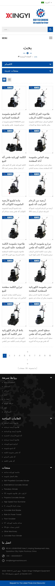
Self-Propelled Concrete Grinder (16, 480)
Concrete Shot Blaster (12, 510)
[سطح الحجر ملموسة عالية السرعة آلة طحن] (41, 314)
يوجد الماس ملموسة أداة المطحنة (39, 159)
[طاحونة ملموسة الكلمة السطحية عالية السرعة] (14, 228)
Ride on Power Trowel (12, 514)
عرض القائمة (9, 80)
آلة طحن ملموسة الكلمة (12, 452)
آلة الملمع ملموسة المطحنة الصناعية (11, 115)
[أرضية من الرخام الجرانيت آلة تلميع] (41, 185)
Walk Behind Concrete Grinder (16, 485)
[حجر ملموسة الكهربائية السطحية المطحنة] (41, 271)
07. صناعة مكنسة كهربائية (13, 523)
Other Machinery (10, 531)
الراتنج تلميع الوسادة (11, 444)
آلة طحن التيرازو (9, 457)
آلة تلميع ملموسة (9, 448)
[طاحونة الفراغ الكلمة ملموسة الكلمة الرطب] (41, 98)
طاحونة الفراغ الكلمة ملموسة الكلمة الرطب (40, 115)
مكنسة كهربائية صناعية (11, 472)
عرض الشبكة (4, 80)
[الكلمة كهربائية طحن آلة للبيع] (14, 141)
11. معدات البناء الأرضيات (12, 506)
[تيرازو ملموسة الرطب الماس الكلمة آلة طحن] (41, 228)
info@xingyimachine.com (16, 560)
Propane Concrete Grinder (14, 497)
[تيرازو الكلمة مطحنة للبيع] (14, 271)
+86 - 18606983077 (14, 556)
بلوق (5, 407)
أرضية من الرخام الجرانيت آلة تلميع (37, 202)
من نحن (6, 390)
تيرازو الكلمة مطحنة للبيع (12, 289)
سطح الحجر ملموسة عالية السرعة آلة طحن (40, 332)
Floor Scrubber (9, 519)
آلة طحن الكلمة (9, 461)
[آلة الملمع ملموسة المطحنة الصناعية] (14, 98)
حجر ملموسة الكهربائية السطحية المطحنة (40, 289)
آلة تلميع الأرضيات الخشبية (13, 435)
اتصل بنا (6, 399)
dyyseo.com (27, 574)
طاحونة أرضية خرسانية (11, 427)
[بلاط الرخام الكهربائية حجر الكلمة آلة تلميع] (14, 314)
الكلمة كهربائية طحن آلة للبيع (14, 159)
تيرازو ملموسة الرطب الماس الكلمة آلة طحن (40, 245)
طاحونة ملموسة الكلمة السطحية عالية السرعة (13, 245)
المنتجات (7, 386)
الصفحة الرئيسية (25, 56)
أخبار (5, 395)
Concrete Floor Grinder (13, 536)
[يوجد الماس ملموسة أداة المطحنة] (41, 141)
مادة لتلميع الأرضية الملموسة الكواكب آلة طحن (12, 202)
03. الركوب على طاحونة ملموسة (15, 493)
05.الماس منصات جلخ (11, 527)
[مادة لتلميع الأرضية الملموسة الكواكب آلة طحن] (14, 185)
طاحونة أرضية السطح (11, 423)
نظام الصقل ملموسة (11, 476)
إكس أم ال (7, 412)
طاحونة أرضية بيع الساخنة (12, 431)
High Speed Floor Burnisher (14, 502)
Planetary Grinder (11, 489)
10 (50, 355)
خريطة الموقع (8, 403)
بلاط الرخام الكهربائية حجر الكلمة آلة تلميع (12, 332)
